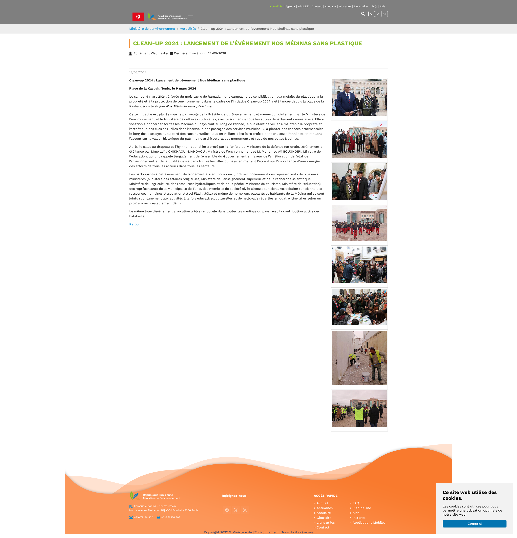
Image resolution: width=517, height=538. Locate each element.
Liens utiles (361, 6)
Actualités (276, 6)
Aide (382, 6)
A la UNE (303, 6)
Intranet (359, 518)
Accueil (322, 503)
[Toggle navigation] (190, 17)
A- (372, 14)
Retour (134, 224)
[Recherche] (363, 15)
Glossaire (345, 6)
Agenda (290, 6)
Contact (317, 6)
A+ (384, 14)
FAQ (374, 6)
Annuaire (330, 6)
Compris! (475, 523)
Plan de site (362, 508)
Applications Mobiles (369, 522)
